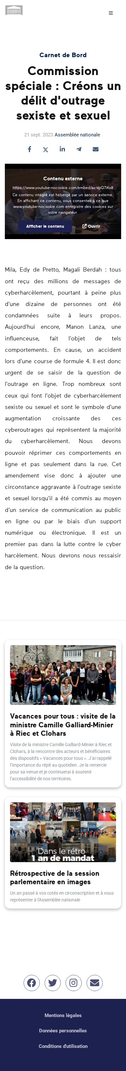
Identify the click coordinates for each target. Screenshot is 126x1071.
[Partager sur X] (45, 150)
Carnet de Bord (63, 55)
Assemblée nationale (77, 135)
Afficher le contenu (45, 226)
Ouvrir (94, 226)
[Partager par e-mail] (95, 150)
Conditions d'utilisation (63, 1046)
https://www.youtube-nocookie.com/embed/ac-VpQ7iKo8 (63, 188)
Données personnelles (63, 1031)
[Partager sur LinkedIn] (62, 150)
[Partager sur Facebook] (29, 150)
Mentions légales (63, 1015)
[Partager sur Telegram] (79, 150)
